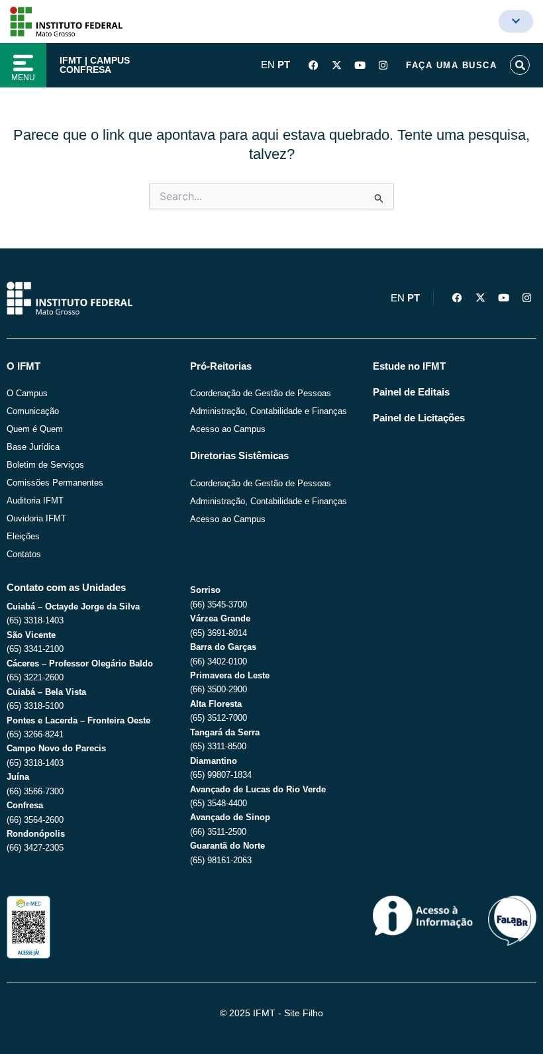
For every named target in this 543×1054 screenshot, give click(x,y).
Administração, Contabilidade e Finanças (268, 411)
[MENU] (23, 63)
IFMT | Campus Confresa (95, 65)
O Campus (27, 393)
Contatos (24, 554)
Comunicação (33, 411)
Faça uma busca (451, 65)
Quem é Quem (35, 429)
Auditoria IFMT (35, 500)
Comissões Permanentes (55, 483)
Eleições (23, 536)
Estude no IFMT (409, 366)
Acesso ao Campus (228, 429)
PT (283, 65)
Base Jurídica (33, 447)
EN (268, 65)
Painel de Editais (411, 392)
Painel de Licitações (419, 418)
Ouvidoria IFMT (36, 518)
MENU (23, 77)
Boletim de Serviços (45, 465)
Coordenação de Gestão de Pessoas (260, 393)
